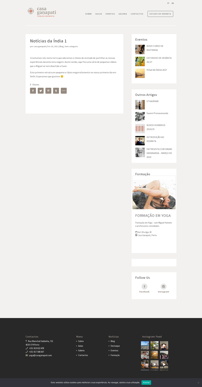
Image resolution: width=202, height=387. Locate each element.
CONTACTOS (137, 14)
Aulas (80, 345)
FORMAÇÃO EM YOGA (153, 215)
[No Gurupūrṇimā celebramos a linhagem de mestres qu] (145, 364)
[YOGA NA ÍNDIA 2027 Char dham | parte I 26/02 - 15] (164, 364)
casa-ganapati (40, 46)
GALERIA (123, 14)
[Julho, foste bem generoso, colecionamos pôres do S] (155, 355)
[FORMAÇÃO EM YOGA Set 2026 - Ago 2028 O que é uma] (164, 355)
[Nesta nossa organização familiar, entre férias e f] (145, 345)
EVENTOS (110, 14)
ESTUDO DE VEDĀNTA (160, 14)
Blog (62, 46)
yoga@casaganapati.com (40, 355)
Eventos (114, 350)
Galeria (81, 350)
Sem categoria (71, 46)
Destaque (115, 345)
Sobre (81, 341)
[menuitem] (168, 3)
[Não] (198, 382)
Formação (115, 355)
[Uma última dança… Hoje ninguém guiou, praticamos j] (164, 345)
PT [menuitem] (168, 3)
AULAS (99, 14)
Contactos (83, 355)
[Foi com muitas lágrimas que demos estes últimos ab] (145, 355)
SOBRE (88, 14)
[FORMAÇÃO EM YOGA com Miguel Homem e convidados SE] (155, 364)
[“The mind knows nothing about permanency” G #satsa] (155, 345)
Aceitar (146, 382)
